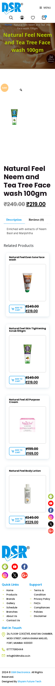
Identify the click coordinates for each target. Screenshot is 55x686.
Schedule (11, 607)
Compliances (42, 607)
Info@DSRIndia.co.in (18, 655)
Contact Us (13, 620)
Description (14, 219)
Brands (10, 599)
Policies (38, 611)
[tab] (14, 220)
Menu (47, 7)
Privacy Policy (42, 599)
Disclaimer (40, 616)
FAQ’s (37, 603)
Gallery (10, 603)
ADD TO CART (18, 308)
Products (11, 594)
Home (8, 24)
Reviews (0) (36, 219)
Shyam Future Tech (29, 681)
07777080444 (15, 649)
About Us (11, 616)
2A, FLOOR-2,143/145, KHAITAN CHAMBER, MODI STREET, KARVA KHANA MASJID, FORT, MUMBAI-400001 (30, 638)
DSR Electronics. (21, 672)
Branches (12, 611)
